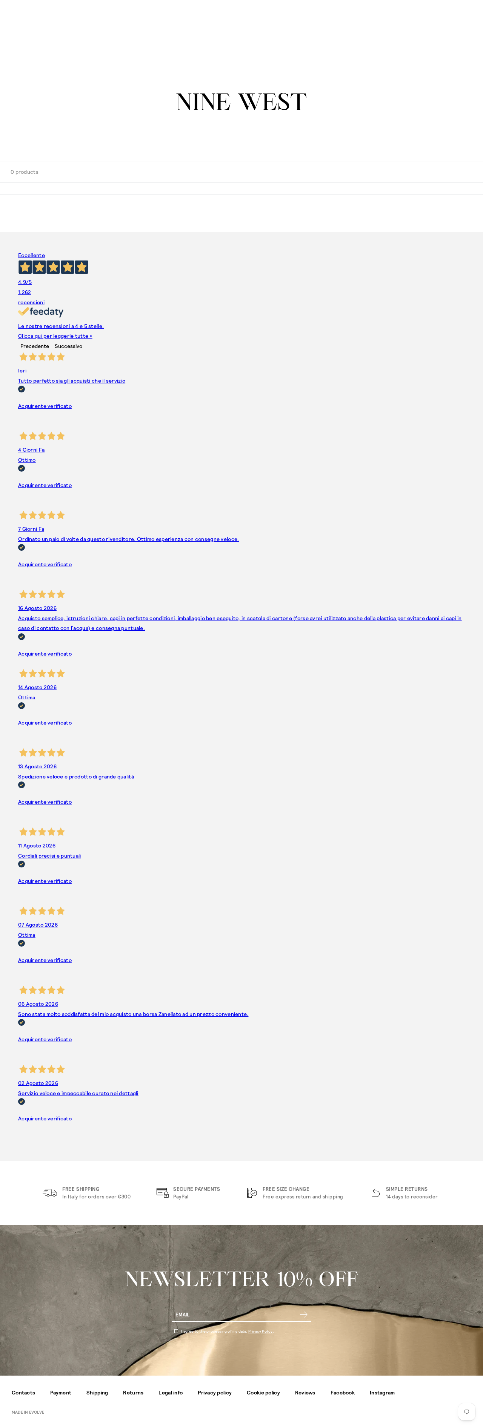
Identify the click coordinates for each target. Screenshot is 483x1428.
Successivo (68, 346)
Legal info (170, 1392)
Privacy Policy (260, 1331)
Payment (60, 1392)
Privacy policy (215, 1392)
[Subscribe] (303, 1314)
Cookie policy (263, 1392)
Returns (133, 1392)
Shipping (97, 1392)
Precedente (34, 346)
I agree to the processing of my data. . (227, 1331)
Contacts (23, 1392)
